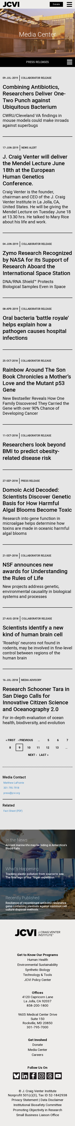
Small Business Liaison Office (37, 1115)
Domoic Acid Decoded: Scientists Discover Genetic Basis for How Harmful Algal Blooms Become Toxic (37, 500)
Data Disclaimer (51, 1100)
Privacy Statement (25, 1100)
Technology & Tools (37, 975)
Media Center (37, 1050)
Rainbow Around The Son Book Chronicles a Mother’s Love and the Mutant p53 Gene (37, 379)
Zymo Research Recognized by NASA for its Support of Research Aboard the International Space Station (37, 263)
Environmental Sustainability (37, 965)
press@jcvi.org (11, 793)
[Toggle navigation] (69, 4)
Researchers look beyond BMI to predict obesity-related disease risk (34, 451)
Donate (56, 4)
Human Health (37, 960)
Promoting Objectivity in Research (37, 1110)
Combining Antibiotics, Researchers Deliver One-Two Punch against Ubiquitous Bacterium (34, 97)
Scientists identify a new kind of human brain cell (33, 631)
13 (58, 747)
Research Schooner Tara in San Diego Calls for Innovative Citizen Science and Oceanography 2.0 (36, 699)
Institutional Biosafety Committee (37, 1105)
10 (29, 747)
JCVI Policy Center (37, 980)
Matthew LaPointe (13, 782)
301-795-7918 (11, 787)
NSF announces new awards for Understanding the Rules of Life (35, 571)
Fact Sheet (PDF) (12, 810)
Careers (37, 1055)
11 (39, 747)
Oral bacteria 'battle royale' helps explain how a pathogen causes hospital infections (36, 328)
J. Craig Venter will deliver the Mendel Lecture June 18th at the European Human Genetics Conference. (35, 170)
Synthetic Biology (37, 970)
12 (48, 747)
